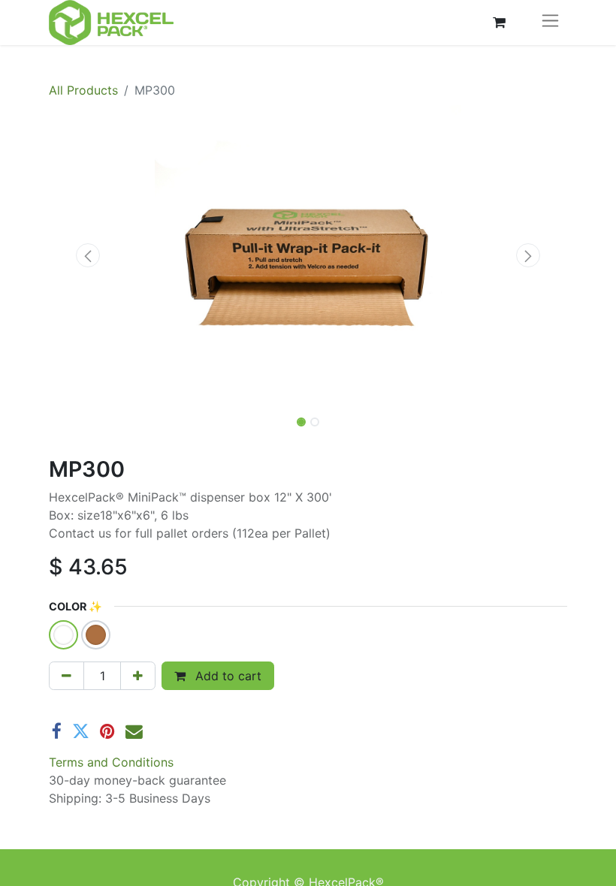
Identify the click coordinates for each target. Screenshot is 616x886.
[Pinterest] (107, 731)
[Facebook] (57, 731)
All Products (83, 90)
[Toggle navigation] (550, 22)
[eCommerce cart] (498, 22)
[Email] (134, 731)
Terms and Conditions (111, 762)
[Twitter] (80, 731)
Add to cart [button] (226, 675)
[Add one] (138, 675)
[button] (88, 255)
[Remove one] (66, 675)
